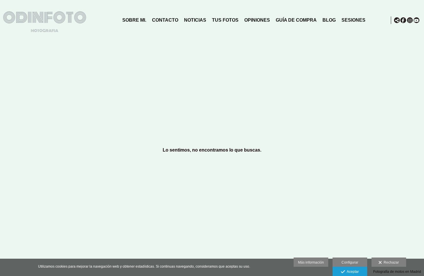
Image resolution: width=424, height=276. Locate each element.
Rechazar (390, 262)
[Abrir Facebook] (403, 20)
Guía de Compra (296, 20)
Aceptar (352, 272)
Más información (311, 262)
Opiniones (257, 20)
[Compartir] (397, 20)
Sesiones (353, 20)
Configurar (350, 262)
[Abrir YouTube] (416, 20)
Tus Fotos (225, 20)
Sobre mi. (134, 20)
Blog (329, 20)
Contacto (165, 20)
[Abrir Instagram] (410, 20)
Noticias (195, 20)
